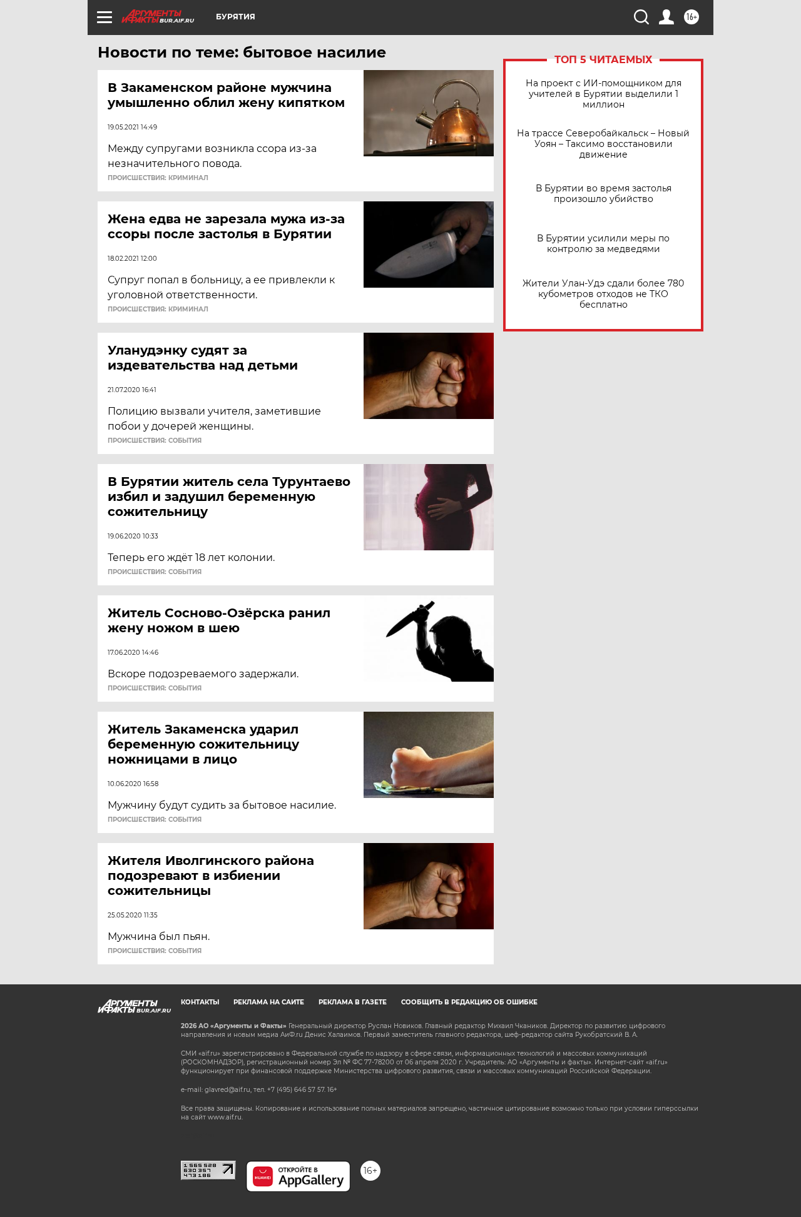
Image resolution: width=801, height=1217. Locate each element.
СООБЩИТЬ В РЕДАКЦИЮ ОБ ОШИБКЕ (469, 1002)
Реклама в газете (353, 1002)
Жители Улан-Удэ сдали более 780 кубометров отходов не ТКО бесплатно (603, 294)
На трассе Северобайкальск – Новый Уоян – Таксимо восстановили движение (603, 144)
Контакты (200, 1002)
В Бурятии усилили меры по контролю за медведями (603, 244)
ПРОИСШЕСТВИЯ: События (155, 441)
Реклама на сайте (268, 1002)
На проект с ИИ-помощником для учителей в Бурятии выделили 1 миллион (603, 94)
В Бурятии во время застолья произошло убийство (603, 194)
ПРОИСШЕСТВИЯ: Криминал (158, 178)
